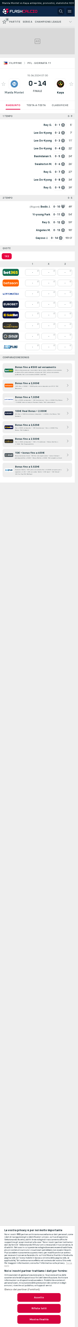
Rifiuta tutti (39, 1308)
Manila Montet (14, 92)
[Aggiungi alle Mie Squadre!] (3, 83)
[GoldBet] (11, 314)
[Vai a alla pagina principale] (22, 11)
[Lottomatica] (11, 293)
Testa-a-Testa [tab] (36, 105)
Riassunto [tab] (13, 105)
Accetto (39, 1297)
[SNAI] (11, 336)
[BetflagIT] (11, 346)
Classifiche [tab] (60, 105)
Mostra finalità (39, 1319)
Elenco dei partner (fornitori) (22, 1289)
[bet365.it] (11, 272)
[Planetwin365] (11, 325)
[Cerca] (60, 11)
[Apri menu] (69, 11)
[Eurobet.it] (11, 304)
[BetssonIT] (11, 283)
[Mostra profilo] (14, 84)
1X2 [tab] (6, 256)
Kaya (60, 92)
